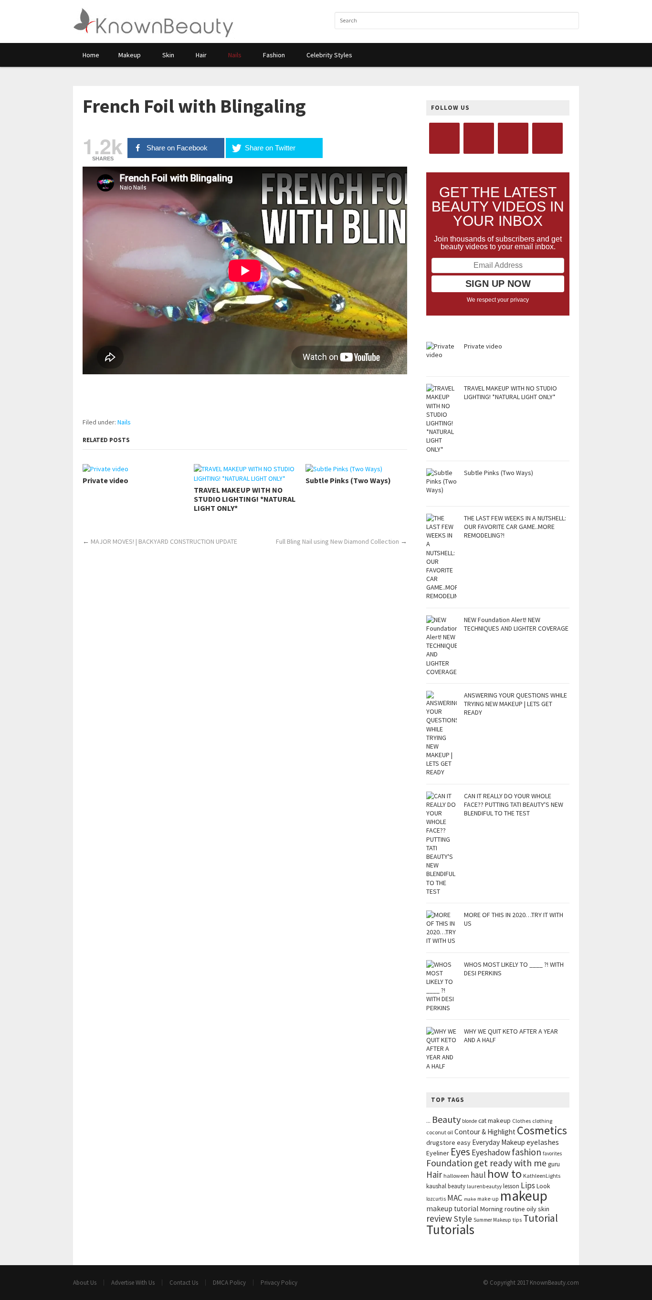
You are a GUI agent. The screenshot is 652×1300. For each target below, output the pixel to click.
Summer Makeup (492, 1219)
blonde (469, 1121)
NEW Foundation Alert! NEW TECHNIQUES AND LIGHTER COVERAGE (516, 624)
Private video (105, 480)
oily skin (537, 1209)
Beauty (446, 1119)
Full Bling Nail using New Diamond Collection (337, 541)
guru (554, 1164)
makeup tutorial (452, 1208)
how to (504, 1173)
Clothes (521, 1121)
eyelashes (542, 1142)
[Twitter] (478, 138)
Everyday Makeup (498, 1142)
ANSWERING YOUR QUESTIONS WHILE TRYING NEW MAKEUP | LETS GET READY (515, 704)
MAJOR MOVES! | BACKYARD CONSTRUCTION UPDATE (164, 541)
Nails (124, 422)
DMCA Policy (229, 1283)
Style (462, 1219)
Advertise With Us (133, 1283)
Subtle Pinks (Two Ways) (348, 480)
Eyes (460, 1151)
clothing (542, 1120)
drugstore (440, 1142)
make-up (488, 1198)
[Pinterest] (547, 138)
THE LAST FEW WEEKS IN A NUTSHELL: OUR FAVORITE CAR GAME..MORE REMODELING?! (515, 526)
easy (464, 1142)
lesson (511, 1186)
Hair (434, 1174)
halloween (456, 1175)
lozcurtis (436, 1198)
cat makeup (494, 1120)
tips (517, 1219)
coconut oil (439, 1132)
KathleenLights (541, 1175)
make (470, 1199)
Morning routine (502, 1209)
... (428, 1121)
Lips (528, 1185)
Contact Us (183, 1283)
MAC (455, 1198)
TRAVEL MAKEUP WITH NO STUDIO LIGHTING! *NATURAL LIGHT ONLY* (244, 499)
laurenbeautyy (484, 1186)
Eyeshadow (491, 1152)
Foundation (449, 1163)
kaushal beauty (445, 1186)
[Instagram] (513, 138)
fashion (526, 1152)
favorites (552, 1153)
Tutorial (540, 1218)
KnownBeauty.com (554, 1283)
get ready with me (510, 1163)
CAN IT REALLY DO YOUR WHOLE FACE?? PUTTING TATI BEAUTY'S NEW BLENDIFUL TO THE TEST (513, 804)
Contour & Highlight (484, 1131)
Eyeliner (437, 1153)
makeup (523, 1196)
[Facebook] (444, 138)
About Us (84, 1283)
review (439, 1218)
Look (543, 1186)
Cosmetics (542, 1130)
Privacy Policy (279, 1283)
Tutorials (450, 1229)
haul (478, 1175)
